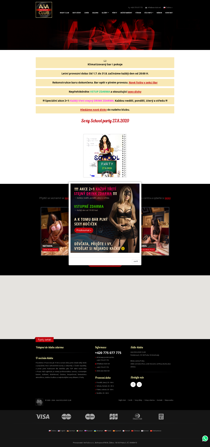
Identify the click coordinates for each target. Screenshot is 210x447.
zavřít (136, 261)
